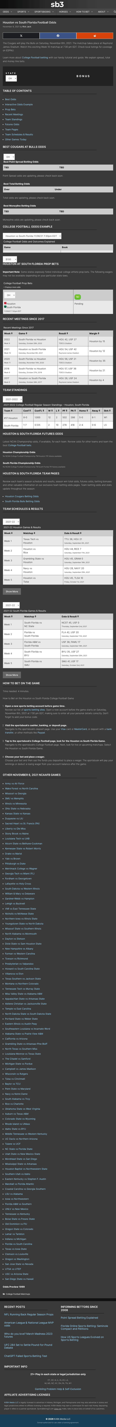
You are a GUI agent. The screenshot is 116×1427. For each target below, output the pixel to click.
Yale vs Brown (12, 858)
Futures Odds (12, 124)
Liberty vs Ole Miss (15, 828)
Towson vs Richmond (16, 958)
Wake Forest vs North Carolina (21, 788)
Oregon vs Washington (17, 1259)
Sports (21, 11)
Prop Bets (10, 109)
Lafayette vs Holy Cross (18, 883)
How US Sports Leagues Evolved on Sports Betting (82, 1338)
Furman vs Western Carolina (20, 953)
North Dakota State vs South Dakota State (28, 1013)
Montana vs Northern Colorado (22, 983)
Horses (63, 11)
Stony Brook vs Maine (17, 833)
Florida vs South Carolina (18, 1244)
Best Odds (10, 99)
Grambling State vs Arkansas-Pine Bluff (26, 1043)
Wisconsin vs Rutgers (16, 1073)
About (101, 11)
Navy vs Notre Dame (16, 1093)
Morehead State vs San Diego (21, 1158)
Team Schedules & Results (19, 134)
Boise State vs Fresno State (20, 1218)
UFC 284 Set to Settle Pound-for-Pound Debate (28, 1346)
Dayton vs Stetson (15, 938)
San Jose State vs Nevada (19, 1264)
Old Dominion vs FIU (16, 1223)
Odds (6, 11)
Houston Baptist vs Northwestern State (26, 1168)
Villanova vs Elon (14, 973)
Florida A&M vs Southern (18, 1204)
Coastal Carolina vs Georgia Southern (25, 1188)
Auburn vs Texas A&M (16, 1113)
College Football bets (19, 445)
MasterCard (80, 729)
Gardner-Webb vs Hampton (19, 898)
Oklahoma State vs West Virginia (22, 1108)
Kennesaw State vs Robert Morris (23, 848)
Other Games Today (15, 139)
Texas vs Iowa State (16, 1248)
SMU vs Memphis (14, 798)
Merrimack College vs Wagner (21, 868)
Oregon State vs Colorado (19, 1229)
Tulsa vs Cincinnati (15, 1078)
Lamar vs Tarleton (14, 1234)
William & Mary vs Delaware (20, 893)
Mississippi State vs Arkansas (21, 1163)
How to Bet (83, 11)
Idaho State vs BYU (15, 1128)
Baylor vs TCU (13, 1083)
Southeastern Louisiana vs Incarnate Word (27, 1028)
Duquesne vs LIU (14, 818)
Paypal (41, 732)
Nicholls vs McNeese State (19, 913)
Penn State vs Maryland (17, 1088)
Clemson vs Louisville (16, 1254)
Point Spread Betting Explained (79, 1317)
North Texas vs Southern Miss (21, 1048)
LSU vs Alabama (14, 1193)
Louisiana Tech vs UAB (17, 838)
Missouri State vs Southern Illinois (23, 928)
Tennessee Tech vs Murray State (22, 988)
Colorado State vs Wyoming (20, 1118)
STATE (11, 73)
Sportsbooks (43, 11)
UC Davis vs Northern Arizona (21, 1138)
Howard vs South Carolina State (22, 968)
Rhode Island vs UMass (17, 1123)
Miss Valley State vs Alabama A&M (23, 993)
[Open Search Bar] (113, 12)
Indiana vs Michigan (15, 1239)
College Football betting (35, 57)
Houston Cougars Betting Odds (22, 496)
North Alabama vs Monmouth (21, 933)
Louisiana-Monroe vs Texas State (23, 1053)
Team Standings (13, 119)
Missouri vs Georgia (15, 793)
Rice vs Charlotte (14, 1103)
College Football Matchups (18, 1294)
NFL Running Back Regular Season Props (28, 1314)
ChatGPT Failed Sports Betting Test (25, 1355)
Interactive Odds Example (19, 104)
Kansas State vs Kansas (17, 813)
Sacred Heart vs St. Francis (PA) (22, 823)
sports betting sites (34, 709)
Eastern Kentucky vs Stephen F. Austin (25, 1179)
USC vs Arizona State (16, 1274)
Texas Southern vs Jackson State (23, 978)
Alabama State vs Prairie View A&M (24, 1033)
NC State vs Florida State (18, 1148)
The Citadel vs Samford (17, 1058)
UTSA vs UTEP (13, 1269)
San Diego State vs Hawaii (19, 1279)
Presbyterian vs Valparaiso (19, 963)
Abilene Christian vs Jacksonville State (26, 1003)
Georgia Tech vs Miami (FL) (20, 873)
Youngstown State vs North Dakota (24, 923)
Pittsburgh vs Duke (15, 863)
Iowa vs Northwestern (17, 1198)
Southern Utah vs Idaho (17, 1174)
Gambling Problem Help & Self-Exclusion (58, 1389)
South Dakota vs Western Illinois (22, 888)
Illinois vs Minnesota (16, 803)
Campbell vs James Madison (20, 1068)
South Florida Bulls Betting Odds (22, 501)
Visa (63, 729)
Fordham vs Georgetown (18, 878)
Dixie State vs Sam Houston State (23, 943)
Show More (12, 591)
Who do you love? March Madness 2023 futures (28, 1335)
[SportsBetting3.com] (58, 4)
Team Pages (11, 129)
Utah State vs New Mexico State (22, 1153)
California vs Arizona (16, 1038)
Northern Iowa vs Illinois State (21, 918)
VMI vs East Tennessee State (20, 908)
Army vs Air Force (14, 783)
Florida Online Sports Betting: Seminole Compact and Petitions (84, 1327)
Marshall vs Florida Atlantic (19, 1183)
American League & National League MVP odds (29, 1324)
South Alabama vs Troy (17, 1098)
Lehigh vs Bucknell (15, 903)
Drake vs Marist (13, 853)
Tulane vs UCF (13, 1143)
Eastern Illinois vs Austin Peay (21, 1023)
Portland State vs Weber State (21, 1018)
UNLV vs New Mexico (16, 1209)
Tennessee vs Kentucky (17, 1213)
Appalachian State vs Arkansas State (25, 998)
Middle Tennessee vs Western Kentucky (26, 1133)
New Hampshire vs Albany (19, 948)
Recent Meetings (14, 114)
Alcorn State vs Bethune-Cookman (23, 843)
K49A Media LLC (11, 1402)
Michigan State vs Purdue (18, 1063)
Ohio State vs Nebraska (17, 808)
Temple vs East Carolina (18, 1008)
